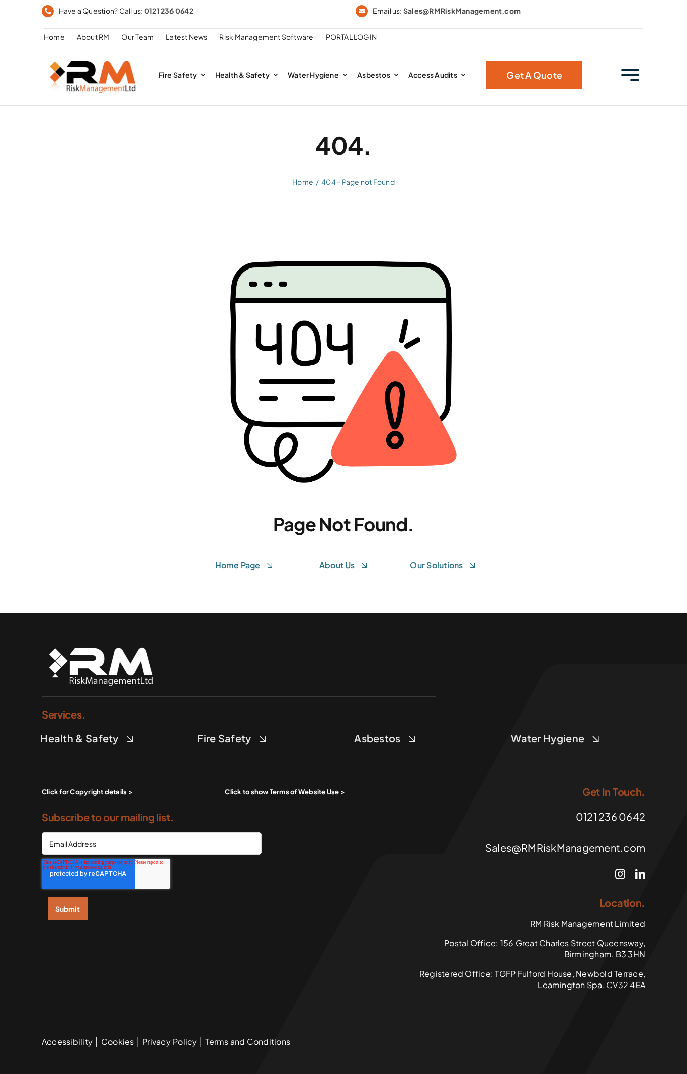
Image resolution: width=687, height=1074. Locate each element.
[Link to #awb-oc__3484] (630, 75)
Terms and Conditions (247, 1041)
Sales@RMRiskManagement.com (462, 10)
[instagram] (620, 874)
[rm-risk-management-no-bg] (102, 642)
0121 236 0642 (168, 10)
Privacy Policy (169, 1041)
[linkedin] (640, 874)
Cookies (117, 1041)
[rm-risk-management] (93, 57)
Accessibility (67, 1041)
